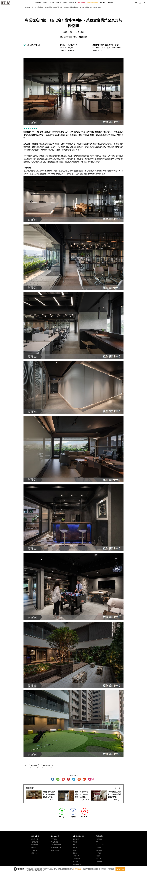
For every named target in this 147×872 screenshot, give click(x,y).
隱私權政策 (77, 869)
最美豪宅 (111, 2)
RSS (97, 864)
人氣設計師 (81, 2)
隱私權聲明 (34, 845)
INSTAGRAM (100, 845)
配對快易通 (54, 842)
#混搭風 (34, 765)
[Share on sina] (84, 779)
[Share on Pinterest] (68, 779)
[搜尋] (144, 2)
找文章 (52, 2)
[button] (115, 787)
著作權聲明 (34, 842)
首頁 (25, 7)
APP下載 (54, 839)
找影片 (65, 2)
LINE (97, 842)
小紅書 (98, 856)
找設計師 (38, 2)
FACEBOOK (99, 839)
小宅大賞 (103, 2)
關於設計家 (35, 836)
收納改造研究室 (56, 847)
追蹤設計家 (100, 836)
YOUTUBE (99, 850)
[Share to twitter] (74, 779)
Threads (98, 847)
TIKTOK (98, 853)
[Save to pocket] (63, 779)
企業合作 (34, 850)
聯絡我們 (34, 847)
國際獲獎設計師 (92, 2)
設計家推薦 (55, 836)
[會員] (140, 2)
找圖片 (45, 2)
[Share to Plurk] (79, 779)
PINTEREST (99, 859)
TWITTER (99, 861)
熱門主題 (75, 861)
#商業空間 (46, 765)
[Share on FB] (52, 779)
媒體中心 (34, 853)
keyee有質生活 (56, 845)
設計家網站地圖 (78, 836)
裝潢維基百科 (77, 864)
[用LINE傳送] (58, 779)
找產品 (58, 2)
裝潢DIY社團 (55, 850)
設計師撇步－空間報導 (43, 7)
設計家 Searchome (5, 3)
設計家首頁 (76, 839)
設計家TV (72, 2)
